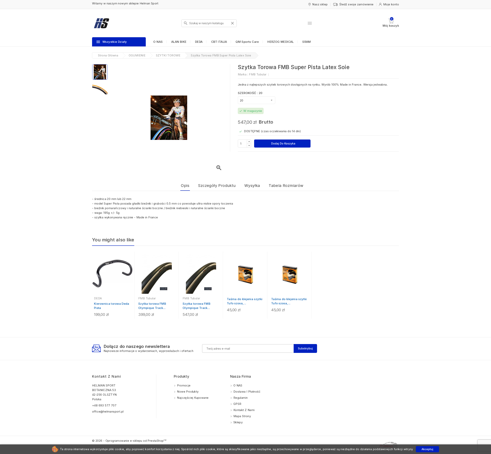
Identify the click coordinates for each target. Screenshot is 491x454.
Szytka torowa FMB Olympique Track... (152, 306)
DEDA (199, 42)
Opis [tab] (185, 185)
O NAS (158, 42)
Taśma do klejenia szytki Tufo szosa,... (244, 301)
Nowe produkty (187, 391)
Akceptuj (427, 449)
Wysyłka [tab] (252, 185)
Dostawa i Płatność (247, 391)
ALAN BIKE (179, 42)
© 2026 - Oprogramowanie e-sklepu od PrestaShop (129, 440)
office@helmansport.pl (108, 411)
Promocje (183, 385)
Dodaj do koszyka (282, 143)
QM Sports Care (247, 42)
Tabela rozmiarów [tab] (286, 185)
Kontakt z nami (106, 376)
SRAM (306, 42)
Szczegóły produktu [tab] (217, 185)
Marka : (243, 74)
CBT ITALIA (219, 42)
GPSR (237, 404)
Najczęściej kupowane (192, 398)
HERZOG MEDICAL (280, 42)
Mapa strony (242, 416)
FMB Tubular (257, 74)
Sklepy (238, 422)
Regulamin (240, 398)
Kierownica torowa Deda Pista (111, 306)
